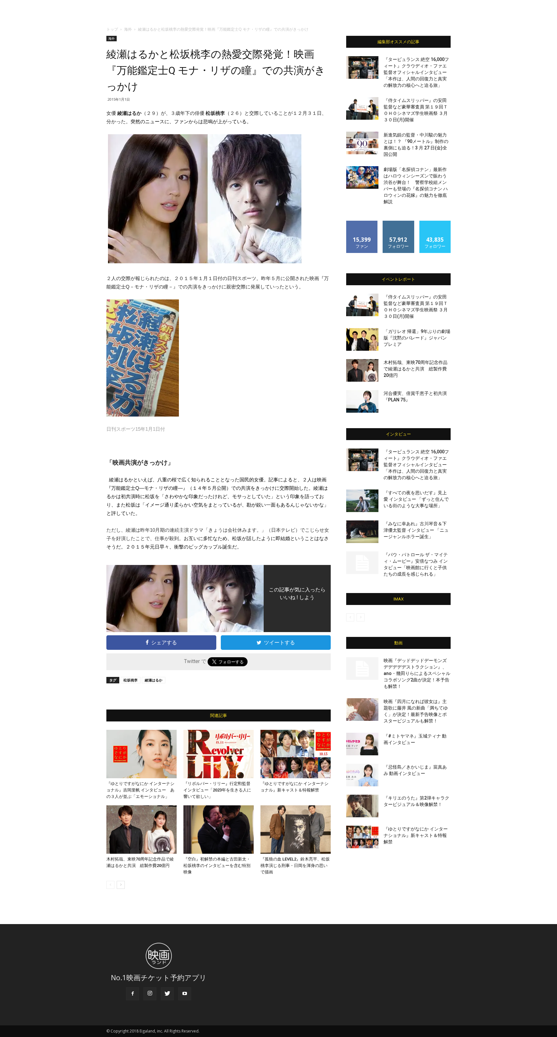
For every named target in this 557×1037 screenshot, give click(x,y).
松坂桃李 (130, 680)
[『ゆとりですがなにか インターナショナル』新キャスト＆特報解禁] (295, 754)
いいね (362, 223)
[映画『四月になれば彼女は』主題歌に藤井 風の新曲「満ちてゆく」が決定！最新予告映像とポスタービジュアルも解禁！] (362, 709)
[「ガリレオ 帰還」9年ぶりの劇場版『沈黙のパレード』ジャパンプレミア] (362, 339)
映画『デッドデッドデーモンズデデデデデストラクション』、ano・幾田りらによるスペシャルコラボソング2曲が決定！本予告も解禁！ (417, 673)
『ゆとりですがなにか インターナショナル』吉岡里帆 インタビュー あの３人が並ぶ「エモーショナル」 (140, 790)
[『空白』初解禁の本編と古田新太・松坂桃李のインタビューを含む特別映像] (218, 829)
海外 (128, 29)
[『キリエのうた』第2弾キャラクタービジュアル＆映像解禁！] (362, 806)
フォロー (398, 223)
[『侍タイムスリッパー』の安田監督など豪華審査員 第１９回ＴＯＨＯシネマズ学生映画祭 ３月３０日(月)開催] (362, 108)
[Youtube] (184, 993)
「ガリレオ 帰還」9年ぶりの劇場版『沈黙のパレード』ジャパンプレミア (417, 338)
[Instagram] (149, 993)
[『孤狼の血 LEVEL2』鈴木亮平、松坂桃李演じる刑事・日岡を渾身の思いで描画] (295, 829)
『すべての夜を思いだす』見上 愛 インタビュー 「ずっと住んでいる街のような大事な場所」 (416, 499)
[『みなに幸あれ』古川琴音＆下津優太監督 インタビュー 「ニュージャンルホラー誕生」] (362, 531)
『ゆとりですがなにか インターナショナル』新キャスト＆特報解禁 (416, 835)
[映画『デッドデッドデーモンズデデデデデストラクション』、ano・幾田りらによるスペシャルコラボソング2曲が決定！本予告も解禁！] (362, 668)
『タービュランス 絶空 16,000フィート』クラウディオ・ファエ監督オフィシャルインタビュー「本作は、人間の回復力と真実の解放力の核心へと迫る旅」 (416, 72)
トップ (112, 29)
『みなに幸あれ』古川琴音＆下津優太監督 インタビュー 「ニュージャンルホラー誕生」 (416, 530)
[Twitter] (167, 993)
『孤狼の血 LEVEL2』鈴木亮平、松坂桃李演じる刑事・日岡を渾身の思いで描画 (295, 865)
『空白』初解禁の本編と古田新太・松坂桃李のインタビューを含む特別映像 (216, 865)
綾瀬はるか (153, 680)
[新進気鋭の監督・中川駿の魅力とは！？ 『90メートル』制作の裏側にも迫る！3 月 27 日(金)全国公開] (362, 143)
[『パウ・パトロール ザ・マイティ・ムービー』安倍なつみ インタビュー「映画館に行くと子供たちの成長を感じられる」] (362, 562)
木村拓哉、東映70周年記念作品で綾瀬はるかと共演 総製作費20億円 (415, 369)
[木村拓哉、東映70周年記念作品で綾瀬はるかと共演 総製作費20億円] (141, 829)
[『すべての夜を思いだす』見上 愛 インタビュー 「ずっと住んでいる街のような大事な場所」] (362, 500)
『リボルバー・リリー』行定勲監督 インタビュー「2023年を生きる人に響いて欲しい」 (217, 790)
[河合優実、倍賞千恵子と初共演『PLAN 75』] (362, 401)
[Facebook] (132, 993)
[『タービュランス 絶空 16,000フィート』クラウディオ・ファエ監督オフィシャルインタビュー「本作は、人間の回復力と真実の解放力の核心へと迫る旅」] (362, 67)
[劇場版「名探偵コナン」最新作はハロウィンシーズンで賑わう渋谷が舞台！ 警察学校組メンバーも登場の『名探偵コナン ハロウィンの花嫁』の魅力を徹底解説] (362, 177)
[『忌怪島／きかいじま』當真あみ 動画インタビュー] (362, 775)
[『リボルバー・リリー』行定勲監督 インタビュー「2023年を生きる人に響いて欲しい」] (218, 754)
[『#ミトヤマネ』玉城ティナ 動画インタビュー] (362, 744)
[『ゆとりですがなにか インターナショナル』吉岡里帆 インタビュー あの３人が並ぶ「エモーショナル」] (141, 754)
